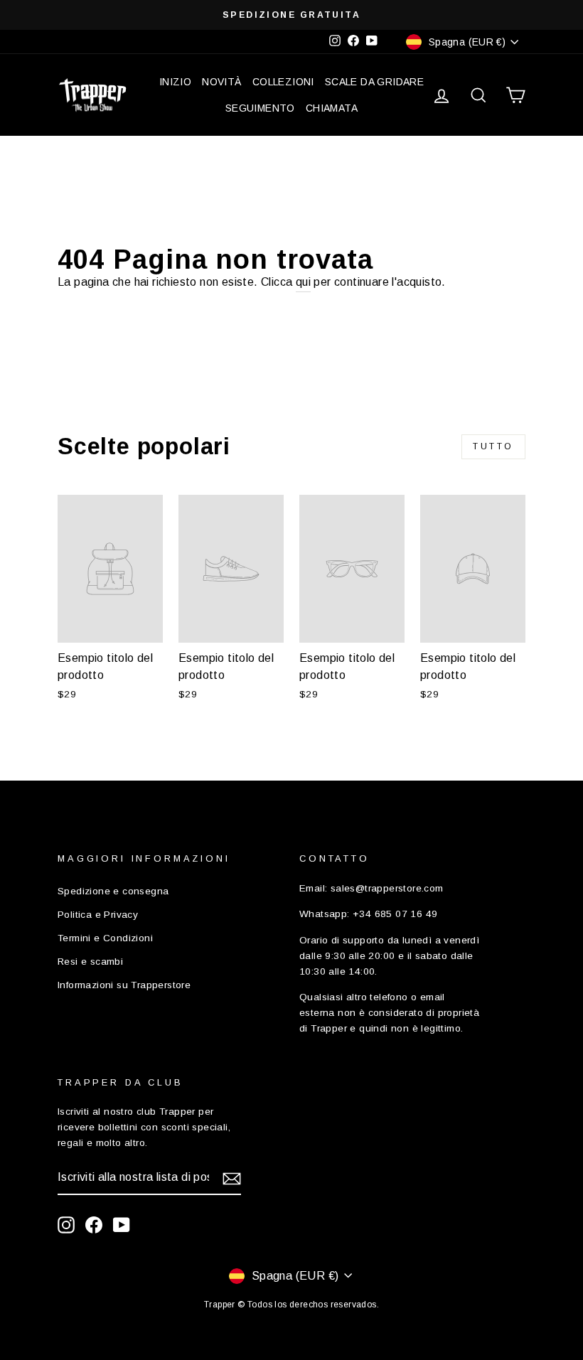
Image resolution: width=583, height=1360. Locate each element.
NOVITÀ (221, 81)
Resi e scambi (90, 961)
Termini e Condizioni (105, 938)
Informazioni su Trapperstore (124, 985)
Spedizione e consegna (113, 891)
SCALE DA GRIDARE (374, 81)
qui (303, 282)
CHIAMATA (332, 108)
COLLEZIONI (283, 81)
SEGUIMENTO (260, 108)
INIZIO (175, 81)
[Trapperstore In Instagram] (66, 1224)
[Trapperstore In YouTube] (121, 1224)
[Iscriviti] (232, 1178)
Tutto (493, 446)
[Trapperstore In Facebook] (93, 1224)
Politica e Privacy (98, 914)
